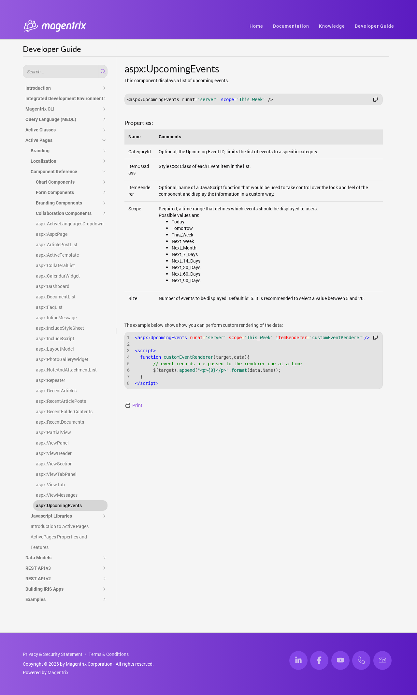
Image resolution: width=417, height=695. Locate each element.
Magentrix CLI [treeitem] (39, 109)
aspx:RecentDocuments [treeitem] (60, 422)
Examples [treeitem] (35, 599)
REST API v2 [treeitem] (38, 578)
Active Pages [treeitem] (38, 140)
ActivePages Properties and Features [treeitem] (59, 542)
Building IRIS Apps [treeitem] (44, 589)
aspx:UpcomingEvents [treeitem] (59, 505)
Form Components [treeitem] (55, 192)
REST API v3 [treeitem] (38, 568)
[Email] (382, 660)
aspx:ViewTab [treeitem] (50, 484)
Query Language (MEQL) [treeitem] (50, 119)
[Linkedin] (298, 660)
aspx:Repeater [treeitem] (50, 380)
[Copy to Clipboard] (375, 99)
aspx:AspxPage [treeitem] (51, 234)
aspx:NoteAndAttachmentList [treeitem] (66, 370)
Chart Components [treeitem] (55, 182)
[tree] (65, 344)
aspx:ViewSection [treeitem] (54, 464)
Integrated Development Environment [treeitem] (64, 98)
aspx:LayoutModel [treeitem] (55, 349)
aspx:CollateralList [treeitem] (55, 265)
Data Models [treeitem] (38, 557)
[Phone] (361, 660)
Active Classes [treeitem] (40, 129)
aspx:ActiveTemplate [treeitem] (57, 255)
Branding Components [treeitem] (59, 202)
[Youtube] (340, 660)
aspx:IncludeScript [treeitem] (55, 338)
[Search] (102, 71)
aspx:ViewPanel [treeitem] (52, 443)
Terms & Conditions (109, 654)
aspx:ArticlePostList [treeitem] (57, 244)
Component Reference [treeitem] (54, 171)
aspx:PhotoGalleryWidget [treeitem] (62, 359)
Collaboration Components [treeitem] (64, 213)
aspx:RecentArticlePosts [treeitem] (61, 401)
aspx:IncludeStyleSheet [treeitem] (60, 328)
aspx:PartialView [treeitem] (53, 432)
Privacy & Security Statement (52, 654)
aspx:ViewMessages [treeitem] (57, 495)
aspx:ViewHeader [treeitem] (54, 453)
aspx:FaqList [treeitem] (49, 307)
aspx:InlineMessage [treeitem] (56, 317)
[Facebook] (319, 660)
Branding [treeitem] (40, 150)
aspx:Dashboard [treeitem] (52, 286)
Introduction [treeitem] (38, 88)
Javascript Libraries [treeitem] (51, 516)
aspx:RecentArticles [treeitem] (56, 390)
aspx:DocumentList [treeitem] (56, 297)
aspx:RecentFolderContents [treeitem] (64, 411)
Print (137, 405)
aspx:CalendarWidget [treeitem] (58, 276)
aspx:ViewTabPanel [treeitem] (56, 474)
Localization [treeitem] (43, 161)
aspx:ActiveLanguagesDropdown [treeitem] (70, 223)
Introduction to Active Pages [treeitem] (60, 526)
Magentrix (58, 672)
